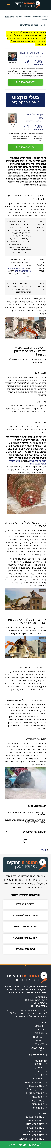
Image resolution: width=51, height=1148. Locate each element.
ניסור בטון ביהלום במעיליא (25, 915)
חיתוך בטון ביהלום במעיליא (25, 938)
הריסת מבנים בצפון (23, 17)
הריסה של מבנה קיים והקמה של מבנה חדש (19, 269)
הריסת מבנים (36, 17)
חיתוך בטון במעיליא (25, 904)
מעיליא (43, 850)
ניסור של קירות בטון (37, 460)
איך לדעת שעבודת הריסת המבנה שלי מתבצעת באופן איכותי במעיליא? (25, 821)
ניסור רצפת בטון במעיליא (25, 926)
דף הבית (45, 17)
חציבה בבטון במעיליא (25, 949)
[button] (8, 5)
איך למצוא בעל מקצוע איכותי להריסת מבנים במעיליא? (26, 813)
